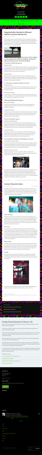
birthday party (32, 334)
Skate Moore (8, 413)
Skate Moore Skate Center (21, 5)
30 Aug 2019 (18, 413)
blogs (27, 180)
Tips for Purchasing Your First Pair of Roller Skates (10, 356)
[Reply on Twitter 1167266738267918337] (6, 418)
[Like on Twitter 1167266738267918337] (10, 418)
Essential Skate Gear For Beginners (10, 309)
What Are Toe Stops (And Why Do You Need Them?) (12, 311)
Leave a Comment (35, 186)
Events (3, 431)
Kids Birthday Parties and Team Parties (8, 433)
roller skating (35, 180)
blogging (24, 180)
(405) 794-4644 (22, 14)
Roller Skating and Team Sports (7, 363)
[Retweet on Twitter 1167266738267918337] (8, 418)
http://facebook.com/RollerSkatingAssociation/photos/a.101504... (17, 415)
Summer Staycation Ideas (13, 184)
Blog (10, 180)
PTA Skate (4, 435)
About (3, 426)
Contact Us (4, 438)
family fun (30, 180)
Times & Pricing (4, 428)
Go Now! (5, 386)
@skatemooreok (13, 413)
